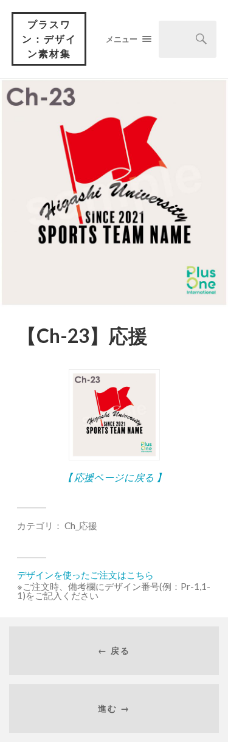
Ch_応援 (80, 525)
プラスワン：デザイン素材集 (49, 38)
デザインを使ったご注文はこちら (85, 574)
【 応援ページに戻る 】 (114, 477)
